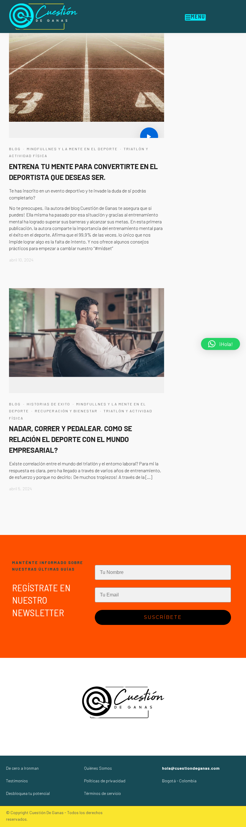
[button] (220, 344)
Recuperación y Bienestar (66, 411)
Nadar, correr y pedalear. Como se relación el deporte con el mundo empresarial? (70, 439)
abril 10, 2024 (21, 259)
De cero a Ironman (22, 768)
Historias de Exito (48, 404)
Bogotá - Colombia (179, 780)
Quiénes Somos (98, 768)
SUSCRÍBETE (163, 617)
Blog (15, 149)
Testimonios (17, 780)
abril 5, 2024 (20, 488)
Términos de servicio (102, 793)
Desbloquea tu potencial (28, 793)
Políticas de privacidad (104, 780)
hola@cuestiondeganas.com (191, 768)
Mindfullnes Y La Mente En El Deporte (72, 149)
